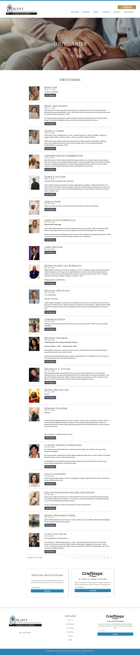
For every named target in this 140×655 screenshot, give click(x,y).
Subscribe (115, 634)
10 (97, 557)
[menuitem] (75, 12)
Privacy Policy (60, 653)
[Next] (111, 557)
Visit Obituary (50, 95)
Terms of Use (70, 653)
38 (104, 557)
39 (108, 557)
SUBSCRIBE (47, 591)
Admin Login (80, 653)
